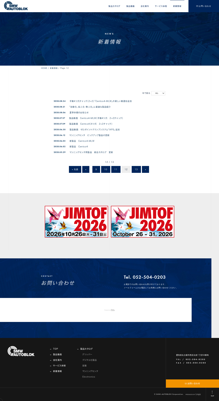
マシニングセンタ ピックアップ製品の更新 (89, 135)
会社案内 (145, 6)
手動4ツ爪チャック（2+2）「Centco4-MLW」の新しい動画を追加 (101, 101)
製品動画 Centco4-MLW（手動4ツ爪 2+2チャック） (96, 118)
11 (115, 169)
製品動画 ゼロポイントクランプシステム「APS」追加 (95, 130)
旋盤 (84, 366)
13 (136, 169)
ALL (156, 93)
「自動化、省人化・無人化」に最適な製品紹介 (90, 107)
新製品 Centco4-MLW (82, 141)
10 (105, 169)
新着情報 (177, 6)
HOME (44, 68)
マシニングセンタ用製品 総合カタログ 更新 (91, 152)
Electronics (88, 377)
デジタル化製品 (89, 360)
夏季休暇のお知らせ (79, 113)
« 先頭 (75, 169)
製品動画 (130, 6)
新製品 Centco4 (79, 147)
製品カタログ (114, 6)
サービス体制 (161, 6)
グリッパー (87, 354)
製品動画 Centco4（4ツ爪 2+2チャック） (91, 124)
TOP (55, 349)
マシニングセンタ (90, 371)
